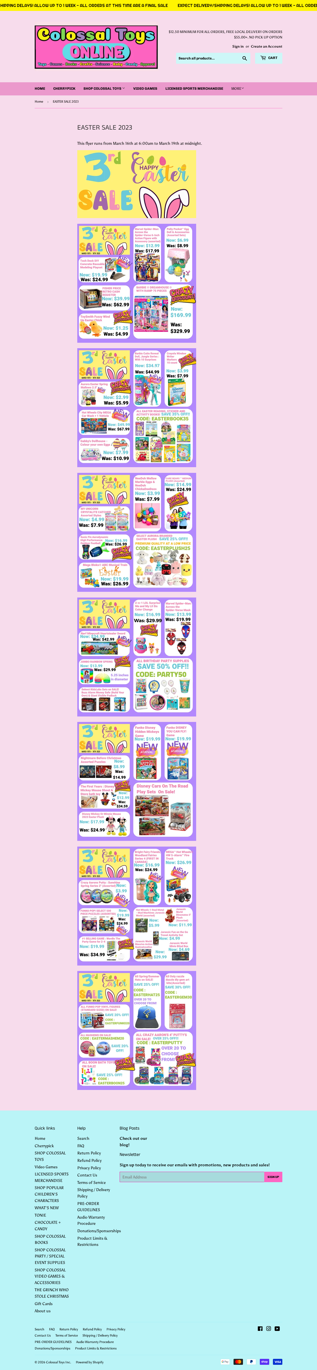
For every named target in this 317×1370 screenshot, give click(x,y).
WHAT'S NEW (47, 1207)
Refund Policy (89, 1160)
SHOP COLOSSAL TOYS (102, 88)
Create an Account (266, 46)
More (236, 88)
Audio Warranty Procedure (95, 1342)
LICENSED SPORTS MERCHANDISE (194, 88)
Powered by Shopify (90, 1362)
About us (43, 1311)
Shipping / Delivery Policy (100, 1335)
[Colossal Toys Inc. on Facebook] (260, 1329)
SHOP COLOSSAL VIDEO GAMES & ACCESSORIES (50, 1276)
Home (40, 88)
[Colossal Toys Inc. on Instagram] (268, 1329)
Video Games (145, 88)
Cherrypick (64, 88)
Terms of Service (91, 1182)
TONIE (40, 1215)
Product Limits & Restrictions (96, 1348)
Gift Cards (44, 1303)
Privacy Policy (89, 1168)
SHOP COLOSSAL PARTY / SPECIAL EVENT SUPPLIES (50, 1256)
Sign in (238, 46)
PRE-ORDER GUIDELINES (53, 1342)
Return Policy (89, 1153)
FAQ (80, 1145)
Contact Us (87, 1175)
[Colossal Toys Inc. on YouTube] (277, 1329)
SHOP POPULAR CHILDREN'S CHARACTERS (49, 1194)
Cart (272, 58)
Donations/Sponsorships (99, 1230)
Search (83, 1138)
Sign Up (273, 1177)
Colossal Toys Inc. (58, 1362)
